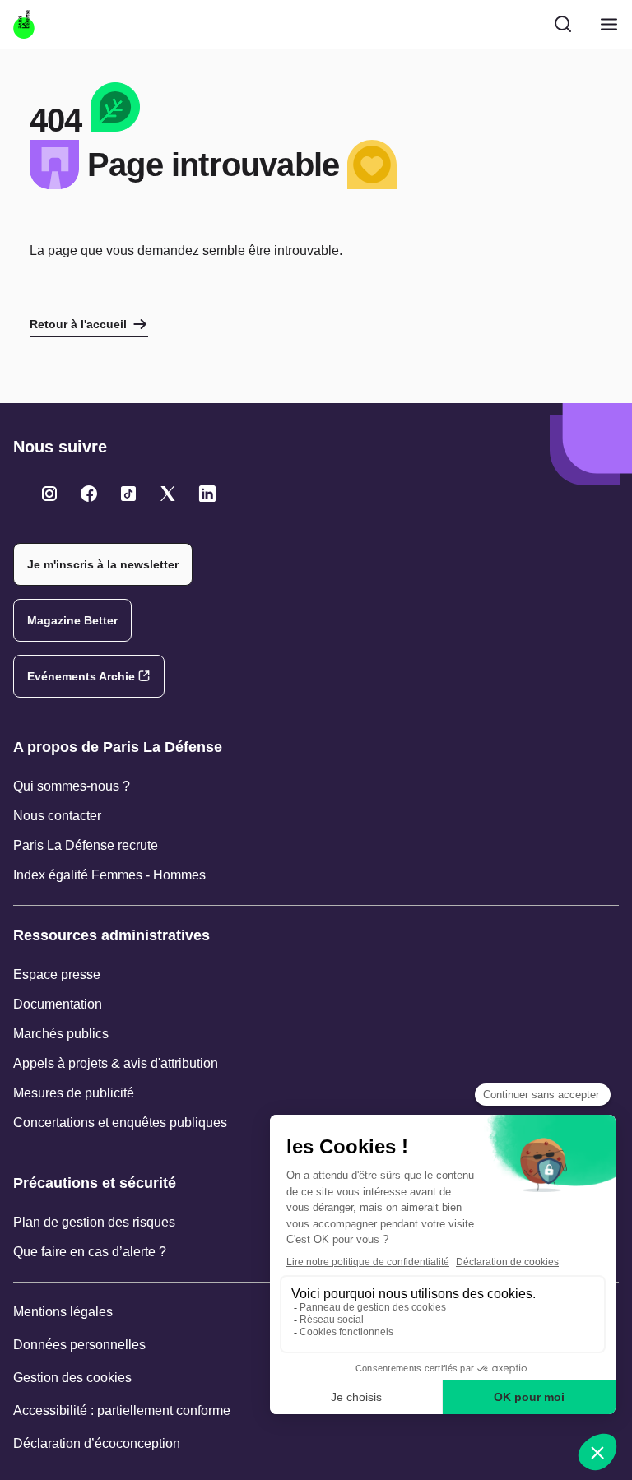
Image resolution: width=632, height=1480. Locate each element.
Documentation (57, 1004)
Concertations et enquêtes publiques (120, 1123)
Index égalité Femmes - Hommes (109, 875)
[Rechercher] (563, 24)
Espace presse (56, 974)
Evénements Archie (81, 676)
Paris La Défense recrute (85, 845)
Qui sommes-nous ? (71, 786)
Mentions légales (63, 1312)
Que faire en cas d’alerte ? (89, 1252)
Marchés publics (61, 1034)
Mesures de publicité (73, 1093)
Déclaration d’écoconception (96, 1443)
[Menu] (609, 24)
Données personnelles (79, 1345)
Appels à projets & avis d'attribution (115, 1063)
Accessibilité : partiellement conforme (121, 1410)
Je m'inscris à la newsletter (103, 564)
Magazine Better (72, 620)
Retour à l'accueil (78, 324)
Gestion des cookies (72, 1378)
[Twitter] (49, 493)
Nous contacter (57, 816)
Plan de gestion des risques (94, 1222)
